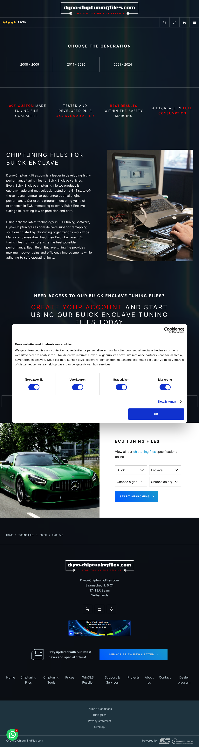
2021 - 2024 (123, 64)
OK (156, 414)
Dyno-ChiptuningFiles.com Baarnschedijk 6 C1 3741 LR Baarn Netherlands (99, 587)
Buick (43, 535)
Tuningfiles (99, 714)
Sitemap (99, 727)
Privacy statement (99, 720)
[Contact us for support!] (12, 735)
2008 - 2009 (29, 64)
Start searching (135, 496)
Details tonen (167, 401)
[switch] (77, 387)
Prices (69, 677)
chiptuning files (144, 452)
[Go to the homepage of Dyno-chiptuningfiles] (99, 8)
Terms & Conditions (99, 708)
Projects (133, 677)
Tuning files (26, 535)
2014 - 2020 (76, 64)
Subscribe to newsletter (131, 654)
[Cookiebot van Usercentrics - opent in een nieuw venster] (167, 330)
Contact (165, 677)
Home (10, 535)
